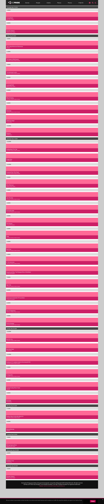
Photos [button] (70, 2)
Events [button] (49, 2)
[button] (27, 2)
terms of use (79, 500)
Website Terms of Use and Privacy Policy (49, 486)
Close (92, 501)
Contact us (62, 486)
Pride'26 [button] (81, 2)
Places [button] (59, 2)
